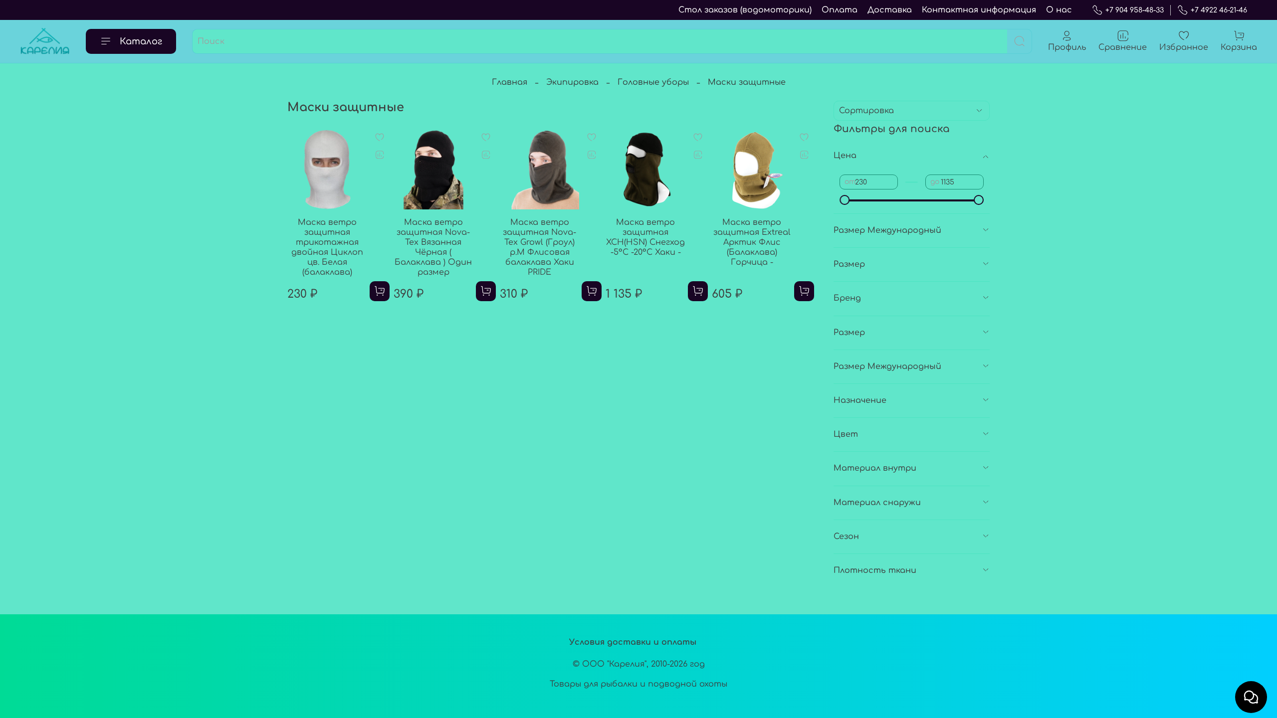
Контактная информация (979, 9)
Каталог (141, 41)
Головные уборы (653, 82)
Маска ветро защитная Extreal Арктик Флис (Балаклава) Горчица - (752, 242)
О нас (1059, 9)
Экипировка (572, 82)
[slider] (844, 199)
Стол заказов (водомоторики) (745, 9)
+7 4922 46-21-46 (1219, 10)
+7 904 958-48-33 (1134, 10)
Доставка (889, 9)
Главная (509, 82)
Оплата (839, 9)
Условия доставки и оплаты (632, 642)
